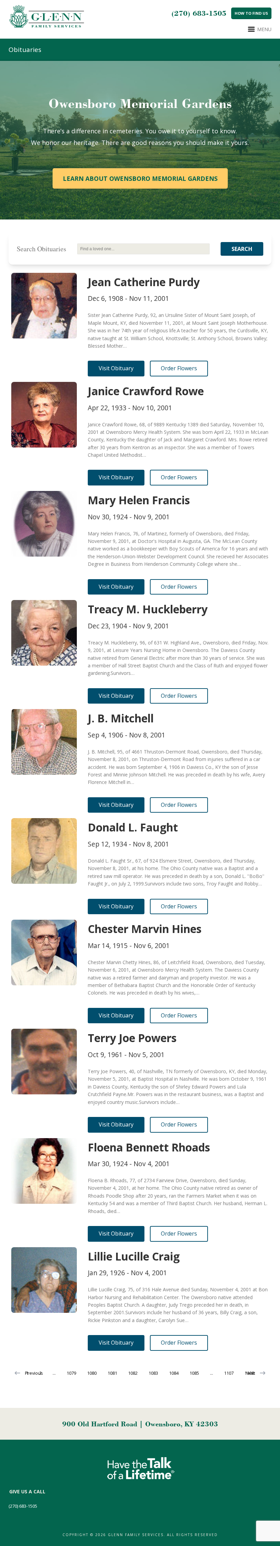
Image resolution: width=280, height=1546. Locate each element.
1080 (92, 1373)
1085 (194, 1373)
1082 (133, 1373)
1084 (174, 1373)
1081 (112, 1373)
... (54, 1373)
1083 (153, 1373)
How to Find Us (251, 13)
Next (250, 1373)
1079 (71, 1373)
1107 (229, 1373)
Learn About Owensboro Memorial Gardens (140, 178)
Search (242, 249)
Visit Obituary (116, 368)
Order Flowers (179, 368)
